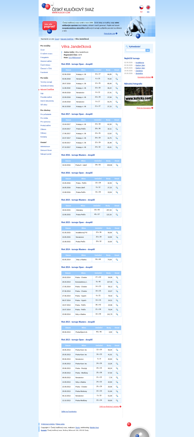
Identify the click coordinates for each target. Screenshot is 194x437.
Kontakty (43, 137)
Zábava (43, 129)
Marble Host (94, 427)
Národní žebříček (67, 39)
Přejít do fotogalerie (144, 108)
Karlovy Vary (140, 65)
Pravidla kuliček (46, 97)
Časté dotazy (45, 65)
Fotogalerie (44, 57)
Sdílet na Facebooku (69, 411)
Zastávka (139, 71)
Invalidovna (140, 62)
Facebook (44, 72)
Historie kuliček (46, 61)
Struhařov (139, 73)
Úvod (57, 39)
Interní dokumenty (47, 101)
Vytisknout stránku (48, 424)
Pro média (44, 118)
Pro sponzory (45, 122)
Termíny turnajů (46, 82)
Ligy (41, 93)
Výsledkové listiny (47, 86)
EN (148, 12)
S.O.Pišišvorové (75, 57)
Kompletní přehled (144, 77)
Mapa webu (60, 424)
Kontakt (44, 430)
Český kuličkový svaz (56, 2)
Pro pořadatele (45, 114)
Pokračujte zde (109, 33)
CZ (141, 12)
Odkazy (43, 133)
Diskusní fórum (46, 150)
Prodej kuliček (45, 125)
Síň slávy (43, 105)
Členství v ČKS (46, 68)
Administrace (45, 146)
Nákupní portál (45, 154)
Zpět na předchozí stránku (109, 406)
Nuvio (77, 427)
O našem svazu (46, 54)
